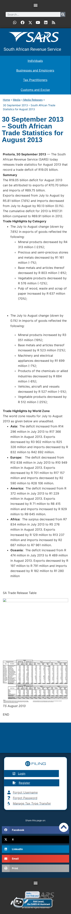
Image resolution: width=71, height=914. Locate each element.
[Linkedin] (46, 22)
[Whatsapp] (15, 22)
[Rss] (53, 22)
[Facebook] (22, 22)
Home (6, 99)
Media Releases (33, 99)
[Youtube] (38, 22)
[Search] (62, 14)
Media (16, 99)
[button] (35, 5)
